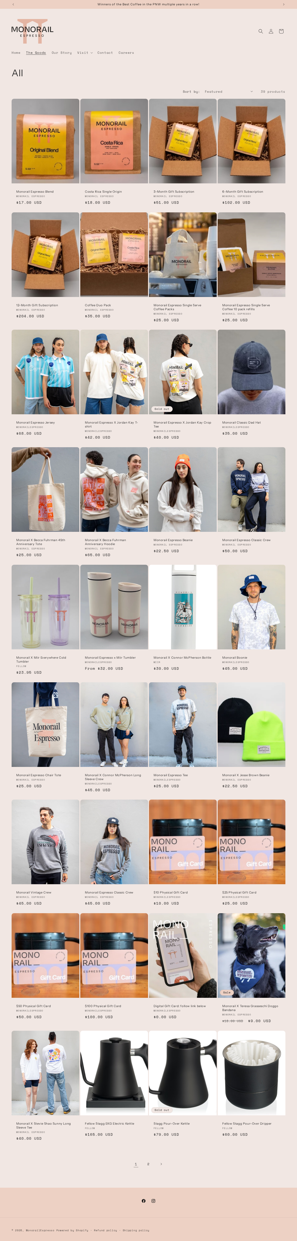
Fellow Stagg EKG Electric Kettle (109, 1123)
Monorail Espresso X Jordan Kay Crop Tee (182, 424)
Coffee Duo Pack (98, 305)
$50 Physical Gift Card (33, 1006)
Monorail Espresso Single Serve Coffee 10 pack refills (246, 307)
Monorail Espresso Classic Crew (246, 540)
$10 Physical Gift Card (171, 892)
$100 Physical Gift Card (103, 1006)
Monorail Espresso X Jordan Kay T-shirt (111, 424)
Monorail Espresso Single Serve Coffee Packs (177, 307)
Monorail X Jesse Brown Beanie (245, 775)
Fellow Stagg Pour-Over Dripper (247, 1123)
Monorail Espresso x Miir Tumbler (110, 657)
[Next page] (161, 1164)
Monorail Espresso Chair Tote (38, 775)
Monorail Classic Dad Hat (241, 422)
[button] (84, 52)
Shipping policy (136, 1230)
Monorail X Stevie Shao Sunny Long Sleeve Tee (43, 1125)
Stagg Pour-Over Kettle (172, 1123)
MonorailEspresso (41, 1230)
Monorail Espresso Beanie (173, 540)
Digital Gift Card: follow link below (180, 1006)
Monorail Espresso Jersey (35, 422)
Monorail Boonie (234, 657)
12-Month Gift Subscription (37, 305)
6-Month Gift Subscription (242, 191)
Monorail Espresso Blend (35, 191)
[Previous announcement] (13, 4)
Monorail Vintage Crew (34, 892)
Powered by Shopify (72, 1230)
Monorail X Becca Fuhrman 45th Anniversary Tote (40, 542)
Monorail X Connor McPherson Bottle (182, 657)
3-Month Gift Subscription (174, 191)
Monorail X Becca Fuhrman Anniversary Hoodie (105, 542)
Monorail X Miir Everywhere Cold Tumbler (41, 659)
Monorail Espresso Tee (171, 775)
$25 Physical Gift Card (239, 892)
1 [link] (136, 1164)
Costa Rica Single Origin (103, 191)
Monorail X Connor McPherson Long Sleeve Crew (113, 777)
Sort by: (191, 91)
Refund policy (105, 1230)
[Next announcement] (284, 4)
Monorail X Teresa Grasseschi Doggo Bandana (250, 1008)
